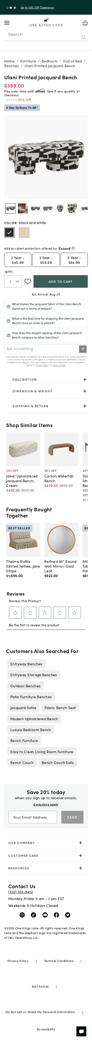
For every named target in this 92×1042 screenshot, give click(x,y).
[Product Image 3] (47, 208)
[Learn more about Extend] (73, 248)
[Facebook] (57, 915)
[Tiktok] (34, 915)
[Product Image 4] (60, 208)
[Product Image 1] (23, 208)
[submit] (84, 37)
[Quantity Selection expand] (18, 281)
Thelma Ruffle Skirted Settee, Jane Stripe (23, 566)
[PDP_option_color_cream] (24, 232)
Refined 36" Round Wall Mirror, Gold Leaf (60, 566)
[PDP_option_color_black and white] (9, 232)
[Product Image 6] (85, 208)
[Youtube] (46, 915)
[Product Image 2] (35, 208)
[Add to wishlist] (28, 281)
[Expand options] (84, 379)
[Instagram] (23, 915)
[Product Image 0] (10, 208)
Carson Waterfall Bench (58, 478)
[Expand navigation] (10, 22)
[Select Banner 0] (8, 8)
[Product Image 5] (72, 208)
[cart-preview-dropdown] (85, 23)
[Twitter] (68, 915)
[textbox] (13, 281)
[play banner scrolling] (15, 8)
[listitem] (26, 663)
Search (15, 34)
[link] (46, 379)
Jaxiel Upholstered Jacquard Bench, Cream (22, 480)
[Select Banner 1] (11, 8)
